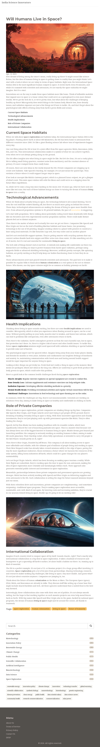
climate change (44, 686)
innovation (76, 210)
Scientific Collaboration (16, 661)
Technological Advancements (20, 116)
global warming (85, 686)
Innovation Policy (13, 643)
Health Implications (16, 120)
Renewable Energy (14, 647)
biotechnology (61, 690)
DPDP (8, 738)
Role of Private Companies (19, 123)
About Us (10, 723)
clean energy (27, 694)
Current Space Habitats (18, 112)
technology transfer (70, 686)
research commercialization (33, 699)
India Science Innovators (16, 2)
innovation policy (29, 686)
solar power (67, 699)
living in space (59, 609)
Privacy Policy (12, 730)
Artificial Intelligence (15, 666)
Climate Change (13, 652)
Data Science (11, 675)
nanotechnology (47, 690)
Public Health (12, 657)
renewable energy (13, 686)
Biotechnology (12, 638)
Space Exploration (13, 679)
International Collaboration (19, 127)
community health (13, 699)
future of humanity (77, 609)
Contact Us (10, 734)
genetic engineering (76, 690)
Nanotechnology (13, 670)
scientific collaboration (15, 690)
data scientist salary (54, 694)
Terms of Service (13, 727)
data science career (71, 694)
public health (40, 694)
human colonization (41, 609)
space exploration (21, 609)
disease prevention (13, 694)
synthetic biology (32, 690)
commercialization (53, 699)
